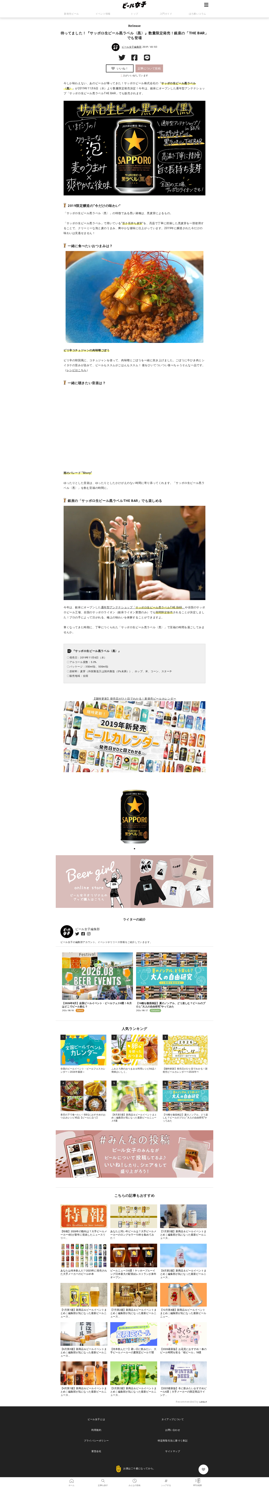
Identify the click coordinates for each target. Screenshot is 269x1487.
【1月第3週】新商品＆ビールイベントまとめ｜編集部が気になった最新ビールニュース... (183, 1235)
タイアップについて (172, 1419)
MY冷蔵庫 (197, 1479)
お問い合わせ (172, 1430)
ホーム (71, 1479)
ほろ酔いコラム (197, 13)
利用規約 (96, 1430)
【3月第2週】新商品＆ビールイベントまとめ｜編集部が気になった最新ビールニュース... (133, 1391)
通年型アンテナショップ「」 (143, 607)
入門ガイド (166, 13)
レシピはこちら (77, 370)
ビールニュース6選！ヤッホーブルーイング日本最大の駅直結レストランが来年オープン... (133, 1274)
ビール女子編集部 (132, 47)
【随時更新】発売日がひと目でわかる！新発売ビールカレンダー (134, 698)
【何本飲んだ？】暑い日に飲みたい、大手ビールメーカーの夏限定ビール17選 (133, 1351)
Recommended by (187, 1401)
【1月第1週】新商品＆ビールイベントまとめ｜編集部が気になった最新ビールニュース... (83, 1313)
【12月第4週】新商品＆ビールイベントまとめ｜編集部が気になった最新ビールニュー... (183, 1313)
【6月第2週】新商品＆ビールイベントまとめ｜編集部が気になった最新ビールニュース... (183, 1274)
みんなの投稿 (134, 1479)
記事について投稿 (149, 68)
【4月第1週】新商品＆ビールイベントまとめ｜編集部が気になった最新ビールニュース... (83, 1391)
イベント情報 (103, 13)
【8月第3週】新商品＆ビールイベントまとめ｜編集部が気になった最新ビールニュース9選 (134, 1117)
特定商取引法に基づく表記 (172, 1440)
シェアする (166, 1479)
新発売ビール (71, 13)
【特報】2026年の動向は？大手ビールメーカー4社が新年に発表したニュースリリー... (83, 1235)
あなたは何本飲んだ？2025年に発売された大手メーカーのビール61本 (83, 1272)
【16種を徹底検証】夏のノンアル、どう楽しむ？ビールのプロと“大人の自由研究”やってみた (170, 1005)
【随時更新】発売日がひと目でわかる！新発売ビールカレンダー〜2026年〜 (185, 1070)
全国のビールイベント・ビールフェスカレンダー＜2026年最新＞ (82, 1070)
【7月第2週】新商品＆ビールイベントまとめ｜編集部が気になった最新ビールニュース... (133, 1313)
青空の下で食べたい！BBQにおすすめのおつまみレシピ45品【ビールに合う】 (83, 1116)
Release (134, 26)
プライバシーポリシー (96, 1440)
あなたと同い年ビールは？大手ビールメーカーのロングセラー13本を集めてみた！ (133, 1235)
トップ (134, 13)
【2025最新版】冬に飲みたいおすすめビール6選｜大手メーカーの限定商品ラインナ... (183, 1391)
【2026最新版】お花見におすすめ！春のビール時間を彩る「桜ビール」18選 (183, 1351)
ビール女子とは (96, 1419)
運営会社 (96, 1451)
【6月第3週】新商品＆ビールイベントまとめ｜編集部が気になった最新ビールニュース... (83, 1352)
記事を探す (103, 1479)
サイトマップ (172, 1451)
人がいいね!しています (134, 75)
